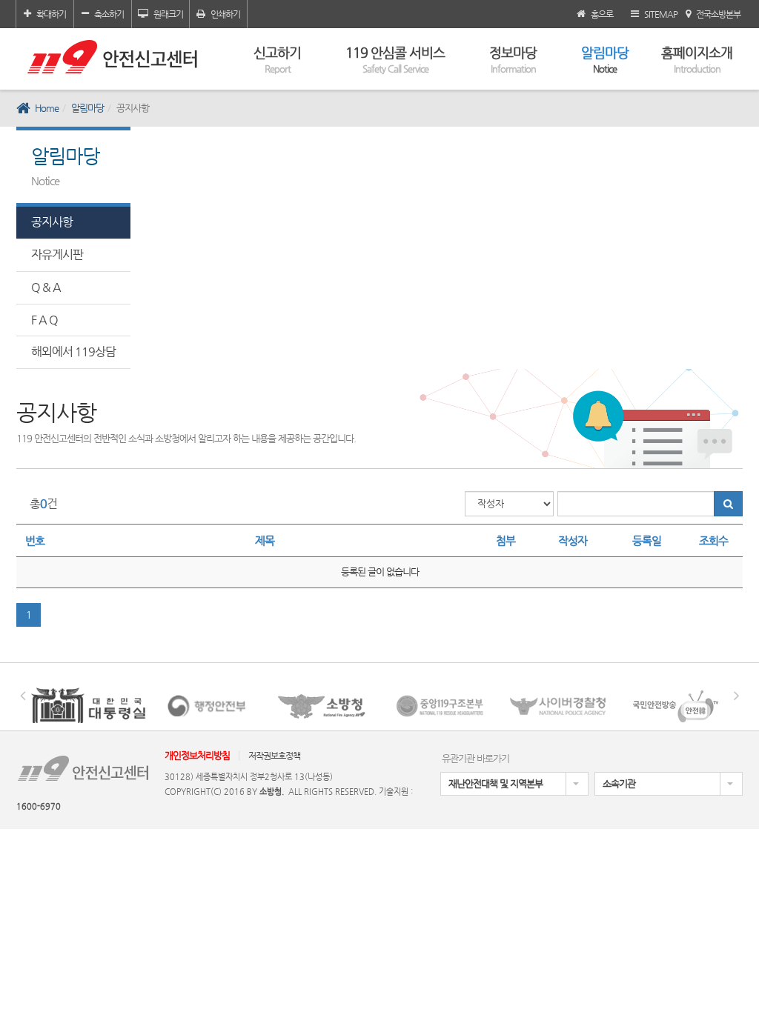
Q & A (46, 287)
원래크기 (168, 14)
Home (47, 107)
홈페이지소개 (696, 59)
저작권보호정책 (274, 755)
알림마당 (605, 59)
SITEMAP (660, 14)
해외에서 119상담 (73, 351)
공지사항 (52, 222)
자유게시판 (57, 254)
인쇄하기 (225, 14)
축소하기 (109, 14)
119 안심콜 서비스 (395, 59)
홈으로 (602, 14)
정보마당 (513, 59)
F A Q (44, 320)
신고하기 (277, 59)
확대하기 (51, 14)
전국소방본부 (718, 14)
